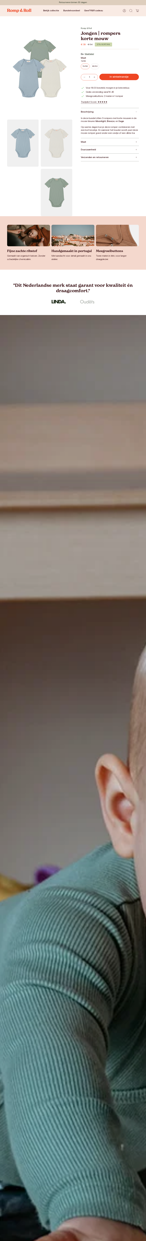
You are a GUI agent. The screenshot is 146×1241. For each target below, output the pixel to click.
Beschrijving (87, 111)
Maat (83, 141)
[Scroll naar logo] (58, 302)
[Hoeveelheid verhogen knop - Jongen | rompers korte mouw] (94, 77)
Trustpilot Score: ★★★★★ (94, 102)
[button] (131, 10)
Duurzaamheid (88, 149)
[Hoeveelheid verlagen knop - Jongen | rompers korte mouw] (84, 77)
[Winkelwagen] (137, 10)
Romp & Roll (86, 28)
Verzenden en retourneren (95, 157)
